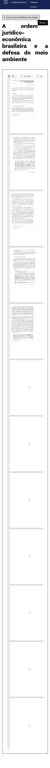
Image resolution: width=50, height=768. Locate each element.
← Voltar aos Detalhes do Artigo (21, 17)
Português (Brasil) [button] (18, 2)
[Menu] (6, 3)
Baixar (43, 22)
